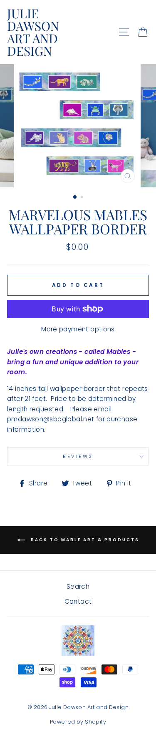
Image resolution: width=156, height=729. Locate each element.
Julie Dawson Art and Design (33, 32)
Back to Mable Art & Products (84, 539)
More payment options (78, 329)
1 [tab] (75, 197)
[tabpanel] (78, 125)
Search (78, 586)
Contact (78, 601)
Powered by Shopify (78, 721)
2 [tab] (83, 198)
